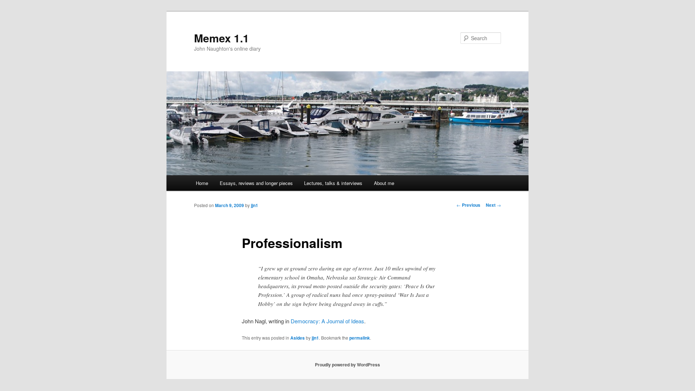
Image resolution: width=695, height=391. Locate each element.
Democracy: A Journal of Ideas (327, 321)
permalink (359, 338)
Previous (468, 205)
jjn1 (254, 205)
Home (202, 183)
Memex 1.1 (221, 38)
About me (384, 183)
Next (493, 205)
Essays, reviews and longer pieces (256, 183)
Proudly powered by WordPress (347, 364)
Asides (297, 338)
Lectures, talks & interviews (333, 183)
